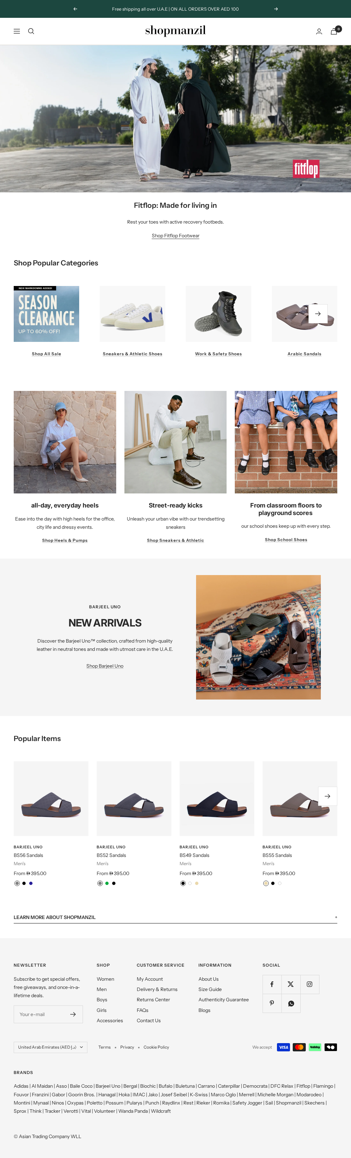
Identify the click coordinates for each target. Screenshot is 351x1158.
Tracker (52, 1111)
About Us (208, 979)
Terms (104, 1047)
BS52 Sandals (111, 855)
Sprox (20, 1111)
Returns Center (153, 999)
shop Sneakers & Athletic (175, 540)
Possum (114, 1103)
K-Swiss (199, 1094)
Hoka (124, 1094)
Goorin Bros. (81, 1094)
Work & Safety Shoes (218, 353)
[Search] (31, 31)
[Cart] (333, 31)
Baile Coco (81, 1086)
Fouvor (21, 1094)
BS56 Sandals (28, 855)
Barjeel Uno (28, 847)
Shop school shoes (286, 539)
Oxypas (75, 1103)
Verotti (70, 1111)
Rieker (203, 1103)
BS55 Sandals (277, 855)
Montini (22, 1103)
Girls (102, 1010)
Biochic (148, 1086)
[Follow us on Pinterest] (272, 1003)
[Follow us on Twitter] (290, 984)
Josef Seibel (174, 1094)
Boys (102, 999)
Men (102, 989)
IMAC (139, 1094)
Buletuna (185, 1086)
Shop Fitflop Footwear (175, 235)
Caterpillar (229, 1086)
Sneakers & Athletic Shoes (132, 353)
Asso (61, 1086)
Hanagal (107, 1094)
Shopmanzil (288, 1103)
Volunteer (104, 1111)
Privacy (127, 1047)
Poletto (94, 1103)
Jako (153, 1094)
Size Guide (210, 989)
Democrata (255, 1086)
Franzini (40, 1094)
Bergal (130, 1086)
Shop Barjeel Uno (104, 666)
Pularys (134, 1103)
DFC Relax (281, 1086)
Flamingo (323, 1086)
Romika (221, 1103)
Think (35, 1111)
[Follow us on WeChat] (290, 1003)
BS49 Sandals (194, 855)
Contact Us (149, 1020)
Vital (86, 1111)
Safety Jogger (247, 1103)
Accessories (110, 1020)
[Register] (73, 1014)
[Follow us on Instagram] (309, 984)
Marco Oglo (223, 1094)
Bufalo (165, 1086)
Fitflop (303, 1086)
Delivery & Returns (157, 989)
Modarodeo (309, 1094)
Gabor (58, 1094)
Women (105, 979)
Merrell (246, 1094)
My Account (150, 979)
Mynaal (41, 1103)
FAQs (142, 1010)
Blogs (204, 1010)
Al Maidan (42, 1086)
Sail (269, 1103)
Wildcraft (161, 1111)
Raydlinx (171, 1103)
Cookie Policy (156, 1047)
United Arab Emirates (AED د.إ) (47, 1047)
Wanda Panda (133, 1111)
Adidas (21, 1086)
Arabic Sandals (305, 353)
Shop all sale (46, 353)
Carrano (206, 1086)
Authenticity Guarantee (223, 999)
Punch (152, 1103)
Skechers (314, 1103)
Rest (188, 1103)
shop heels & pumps (65, 540)
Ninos (58, 1103)
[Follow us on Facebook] (272, 984)
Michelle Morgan (275, 1094)
